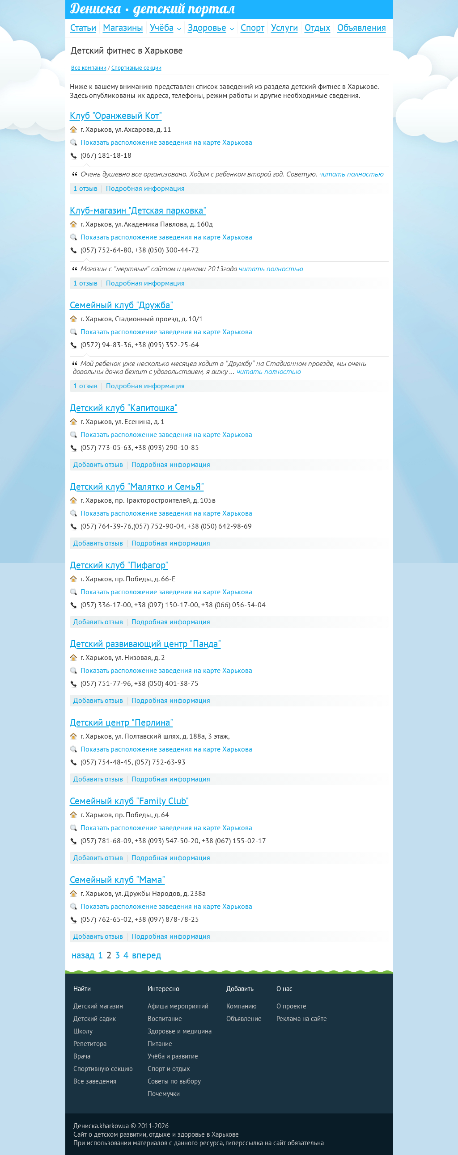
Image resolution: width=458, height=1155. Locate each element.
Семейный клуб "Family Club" (129, 801)
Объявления (361, 27)
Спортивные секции (136, 67)
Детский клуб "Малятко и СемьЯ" (137, 486)
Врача (81, 1056)
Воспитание (165, 1018)
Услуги (284, 27)
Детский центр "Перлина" (121, 722)
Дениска (152, 8)
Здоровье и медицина (180, 1031)
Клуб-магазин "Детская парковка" (138, 210)
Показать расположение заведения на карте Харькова (166, 142)
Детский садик (94, 1018)
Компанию (241, 1006)
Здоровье (207, 27)
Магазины (123, 27)
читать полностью (351, 174)
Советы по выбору (174, 1081)
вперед (146, 955)
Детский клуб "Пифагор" (119, 565)
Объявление (244, 1018)
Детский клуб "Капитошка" (124, 408)
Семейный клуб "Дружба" (121, 305)
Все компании (88, 67)
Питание (160, 1043)
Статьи (83, 27)
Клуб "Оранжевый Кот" (116, 115)
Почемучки (164, 1093)
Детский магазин (98, 1006)
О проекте (291, 1006)
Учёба (162, 27)
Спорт (252, 27)
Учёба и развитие (173, 1056)
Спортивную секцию (103, 1068)
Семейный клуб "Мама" (117, 880)
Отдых (318, 27)
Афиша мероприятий (178, 1006)
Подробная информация (145, 188)
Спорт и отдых (169, 1068)
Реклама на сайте (301, 1018)
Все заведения (94, 1081)
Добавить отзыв (98, 464)
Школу (83, 1031)
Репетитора (89, 1043)
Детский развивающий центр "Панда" (145, 644)
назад (83, 955)
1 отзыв (85, 188)
